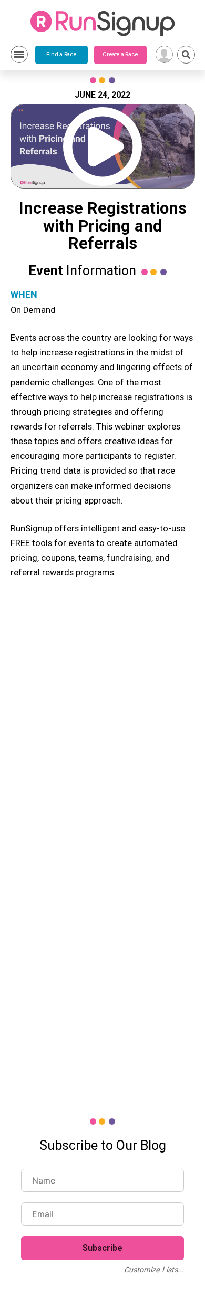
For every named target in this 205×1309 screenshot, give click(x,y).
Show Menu (19, 54)
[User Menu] (164, 54)
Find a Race (61, 54)
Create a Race (119, 54)
